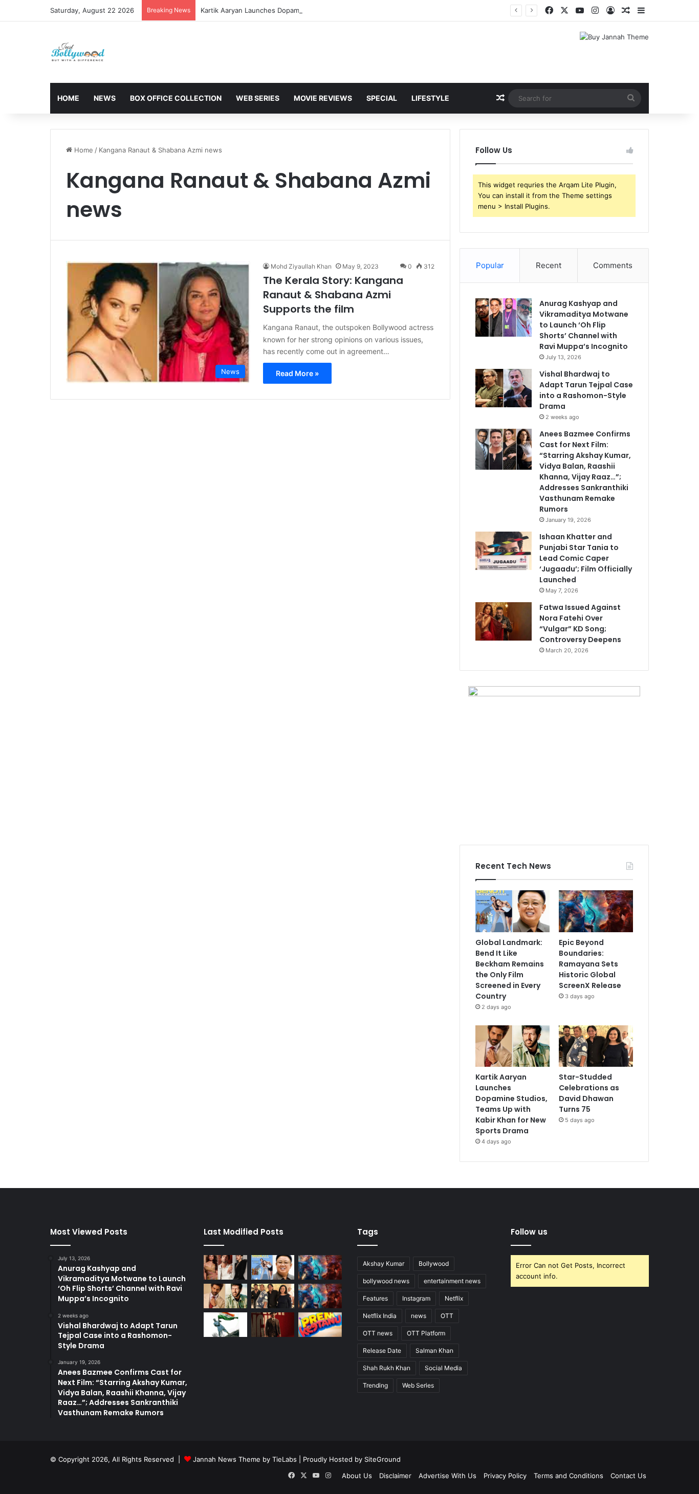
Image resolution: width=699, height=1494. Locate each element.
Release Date (382, 1350)
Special (381, 98)
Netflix (454, 1298)
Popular (490, 265)
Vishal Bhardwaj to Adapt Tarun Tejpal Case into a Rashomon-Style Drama (586, 390)
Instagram (416, 1298)
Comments (612, 265)
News (105, 98)
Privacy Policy (505, 1475)
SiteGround (382, 1459)
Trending (375, 1385)
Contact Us (628, 1475)
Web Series (257, 98)
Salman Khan (434, 1350)
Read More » (297, 373)
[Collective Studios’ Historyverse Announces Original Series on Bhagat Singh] (273, 1324)
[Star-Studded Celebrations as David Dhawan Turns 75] (596, 1046)
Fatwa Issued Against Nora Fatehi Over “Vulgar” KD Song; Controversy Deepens (580, 623)
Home (68, 98)
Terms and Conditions (568, 1475)
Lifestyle (430, 98)
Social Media (443, 1368)
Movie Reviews (323, 98)
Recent (548, 265)
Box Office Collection (176, 98)
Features (375, 1298)
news (418, 1316)
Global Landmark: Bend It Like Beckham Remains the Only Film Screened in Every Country (509, 969)
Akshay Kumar (383, 1263)
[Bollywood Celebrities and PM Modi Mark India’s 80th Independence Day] (225, 1324)
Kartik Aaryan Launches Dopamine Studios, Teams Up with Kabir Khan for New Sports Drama (348, 10)
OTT (447, 1316)
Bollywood (434, 1263)
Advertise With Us (447, 1475)
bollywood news (386, 1281)
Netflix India (380, 1316)
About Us (357, 1475)
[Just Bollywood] (77, 52)
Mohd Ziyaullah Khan (301, 266)
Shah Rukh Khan (386, 1368)
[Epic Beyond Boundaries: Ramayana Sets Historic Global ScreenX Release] (596, 911)
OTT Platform (426, 1333)
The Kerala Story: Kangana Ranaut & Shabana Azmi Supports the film (333, 294)
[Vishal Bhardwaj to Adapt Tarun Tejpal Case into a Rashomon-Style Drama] (503, 388)
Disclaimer (395, 1475)
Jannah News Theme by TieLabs (245, 1459)
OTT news (377, 1333)
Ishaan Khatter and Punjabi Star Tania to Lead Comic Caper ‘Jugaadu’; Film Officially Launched (585, 558)
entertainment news (452, 1281)
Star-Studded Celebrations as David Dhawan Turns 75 (589, 1093)
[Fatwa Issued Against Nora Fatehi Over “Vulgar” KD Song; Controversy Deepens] (503, 621)
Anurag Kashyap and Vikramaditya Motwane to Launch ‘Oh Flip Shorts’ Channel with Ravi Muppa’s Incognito (583, 324)
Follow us (529, 1231)
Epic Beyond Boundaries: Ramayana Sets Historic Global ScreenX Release (590, 964)
